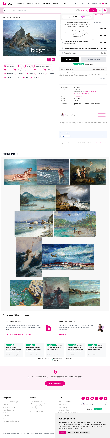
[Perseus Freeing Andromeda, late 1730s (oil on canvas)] (88, 172)
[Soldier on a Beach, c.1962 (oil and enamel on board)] (20, 172)
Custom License (95, 22)
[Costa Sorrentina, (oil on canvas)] (34, 223)
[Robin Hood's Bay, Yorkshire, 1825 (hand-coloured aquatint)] (73, 198)
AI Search (83, 10)
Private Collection (78, 96)
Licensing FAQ (103, 78)
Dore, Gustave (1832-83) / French (83, 93)
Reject (69, 432)
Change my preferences (81, 432)
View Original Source (90, 91)
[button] (83, 134)
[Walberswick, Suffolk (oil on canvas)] (84, 293)
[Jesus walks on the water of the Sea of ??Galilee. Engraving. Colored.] (53, 172)
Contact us (101, 115)
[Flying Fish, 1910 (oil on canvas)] (29, 256)
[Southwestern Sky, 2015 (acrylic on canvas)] (68, 256)
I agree (62, 432)
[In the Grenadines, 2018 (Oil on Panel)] (75, 223)
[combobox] (54, 10)
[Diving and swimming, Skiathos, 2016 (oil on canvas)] (26, 293)
